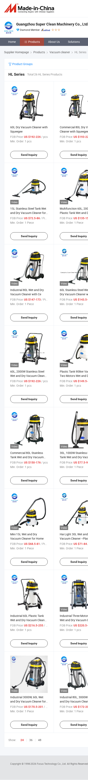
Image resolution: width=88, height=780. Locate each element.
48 (39, 740)
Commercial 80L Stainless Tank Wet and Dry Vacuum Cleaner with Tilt (27, 457)
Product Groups (22, 64)
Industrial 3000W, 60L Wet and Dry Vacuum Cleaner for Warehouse (28, 701)
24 (22, 740)
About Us (54, 42)
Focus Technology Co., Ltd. (52, 763)
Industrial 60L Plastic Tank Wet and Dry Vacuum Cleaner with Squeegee (28, 620)
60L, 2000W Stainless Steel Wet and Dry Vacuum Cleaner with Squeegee (28, 376)
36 (31, 740)
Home (12, 42)
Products (34, 42)
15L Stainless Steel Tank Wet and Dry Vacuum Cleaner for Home (28, 213)
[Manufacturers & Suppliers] (30, 8)
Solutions (74, 42)
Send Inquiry (29, 154)
